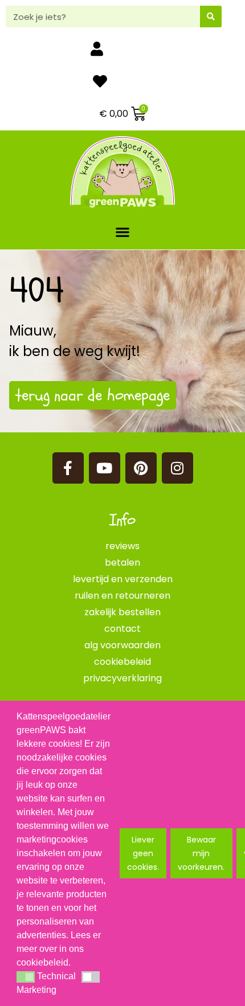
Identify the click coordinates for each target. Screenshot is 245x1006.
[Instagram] (177, 468)
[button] (123, 231)
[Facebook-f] (68, 468)
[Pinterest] (141, 468)
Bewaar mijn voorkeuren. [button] (201, 853)
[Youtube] (104, 468)
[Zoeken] (211, 16)
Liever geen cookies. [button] (143, 853)
